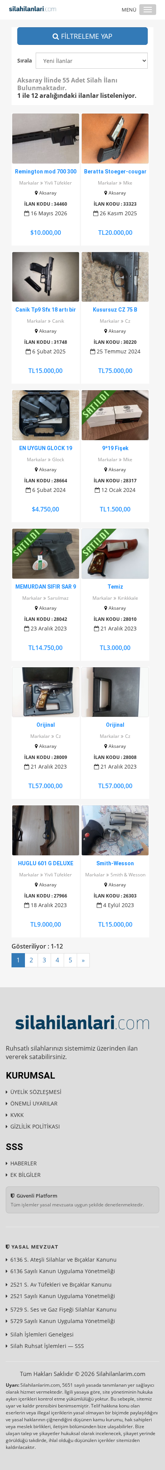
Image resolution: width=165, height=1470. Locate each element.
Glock (58, 459)
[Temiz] (115, 554)
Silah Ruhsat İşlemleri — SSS (47, 1346)
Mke (127, 183)
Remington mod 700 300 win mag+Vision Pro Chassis (45, 171)
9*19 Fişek (115, 448)
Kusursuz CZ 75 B (115, 310)
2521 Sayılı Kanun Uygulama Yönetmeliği (62, 1296)
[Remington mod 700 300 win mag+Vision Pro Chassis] (45, 138)
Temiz (115, 587)
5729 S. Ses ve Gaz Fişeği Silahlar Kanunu (63, 1309)
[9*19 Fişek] (115, 415)
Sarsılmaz (58, 598)
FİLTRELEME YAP (85, 36)
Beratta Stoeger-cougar (115, 171)
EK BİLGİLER (25, 1174)
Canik (58, 321)
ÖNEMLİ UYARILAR (34, 1103)
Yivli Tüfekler (58, 183)
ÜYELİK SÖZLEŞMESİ (35, 1091)
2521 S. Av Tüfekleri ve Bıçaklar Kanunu (61, 1284)
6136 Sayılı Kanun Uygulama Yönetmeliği (62, 1271)
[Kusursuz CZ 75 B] (115, 277)
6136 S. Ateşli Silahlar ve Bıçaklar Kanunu (63, 1259)
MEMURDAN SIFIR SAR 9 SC (45, 587)
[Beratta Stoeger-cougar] (115, 138)
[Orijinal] (45, 692)
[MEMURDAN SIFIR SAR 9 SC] (45, 554)
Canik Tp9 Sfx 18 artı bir (45, 310)
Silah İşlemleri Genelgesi (42, 1334)
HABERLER (23, 1163)
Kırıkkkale (128, 598)
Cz (127, 321)
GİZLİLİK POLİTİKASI (35, 1126)
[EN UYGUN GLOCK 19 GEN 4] (45, 415)
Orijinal (45, 725)
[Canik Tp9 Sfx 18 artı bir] (45, 277)
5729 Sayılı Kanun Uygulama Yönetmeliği (62, 1321)
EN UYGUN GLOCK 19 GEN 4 (45, 448)
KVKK (17, 1115)
